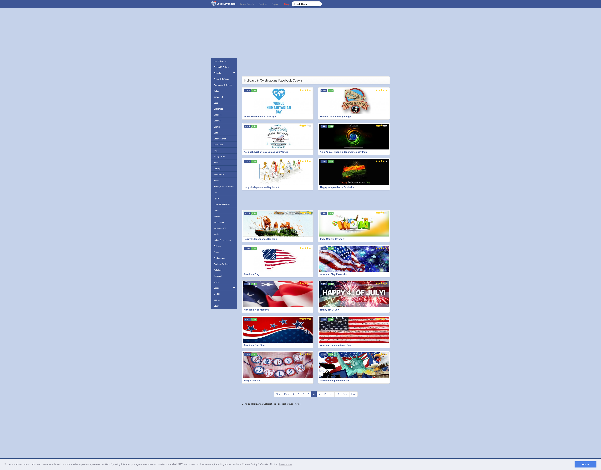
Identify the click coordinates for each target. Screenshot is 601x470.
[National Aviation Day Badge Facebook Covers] (354, 101)
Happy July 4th (252, 380)
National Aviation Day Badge (335, 116)
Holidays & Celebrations (224, 186)
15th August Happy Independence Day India (343, 151)
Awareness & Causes (223, 85)
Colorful (217, 120)
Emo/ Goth (218, 144)
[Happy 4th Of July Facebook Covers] (354, 294)
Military (217, 216)
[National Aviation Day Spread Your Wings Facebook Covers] (278, 136)
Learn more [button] (285, 464)
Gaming (217, 168)
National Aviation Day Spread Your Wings (266, 151)
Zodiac (217, 299)
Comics (217, 126)
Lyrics (216, 210)
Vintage (217, 293)
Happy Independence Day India (337, 187)
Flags (216, 150)
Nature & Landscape (222, 240)
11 (331, 394)
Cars (216, 102)
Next (345, 394)
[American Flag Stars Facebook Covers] (278, 330)
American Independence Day (335, 345)
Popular (275, 3)
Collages (217, 114)
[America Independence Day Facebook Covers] (354, 365)
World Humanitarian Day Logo (260, 116)
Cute (216, 132)
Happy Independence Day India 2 (261, 187)
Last (353, 394)
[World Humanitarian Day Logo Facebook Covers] (278, 101)
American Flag (251, 274)
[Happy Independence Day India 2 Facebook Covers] (278, 172)
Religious (218, 270)
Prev (286, 394)
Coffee (216, 91)
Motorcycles (219, 222)
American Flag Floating (256, 309)
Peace (216, 252)
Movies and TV (220, 228)
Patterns (217, 246)
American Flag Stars (254, 345)
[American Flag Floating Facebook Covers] (278, 294)
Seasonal (218, 276)
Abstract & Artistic (221, 67)
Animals (217, 73)
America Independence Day (334, 380)
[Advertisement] (300, 37)
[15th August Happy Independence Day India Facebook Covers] (354, 136)
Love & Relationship (222, 204)
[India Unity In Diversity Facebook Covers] (354, 224)
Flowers (217, 162)
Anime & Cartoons (221, 78)
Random (263, 3)
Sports (216, 287)
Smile (216, 281)
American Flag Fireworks (333, 274)
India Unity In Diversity (332, 238)
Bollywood (218, 96)
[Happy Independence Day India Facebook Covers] (354, 172)
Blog (286, 3)
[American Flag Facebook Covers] (278, 259)
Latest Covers (247, 3)
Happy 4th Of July (329, 309)
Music (216, 234)
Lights (216, 198)
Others (216, 305)
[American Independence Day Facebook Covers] (354, 330)
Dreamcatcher (220, 138)
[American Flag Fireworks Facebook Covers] (354, 259)
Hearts (216, 180)
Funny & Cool (219, 156)
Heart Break (219, 174)
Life (215, 192)
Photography (219, 258)
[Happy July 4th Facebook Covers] (278, 365)
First (278, 394)
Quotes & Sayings (221, 264)
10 (325, 394)
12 (337, 394)
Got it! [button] (585, 464)
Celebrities (218, 108)
